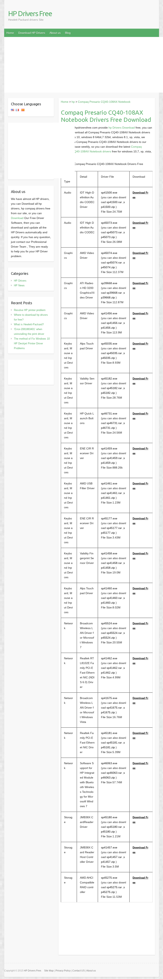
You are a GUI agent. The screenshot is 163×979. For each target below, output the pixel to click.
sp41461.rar (114, 493)
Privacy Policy (63, 970)
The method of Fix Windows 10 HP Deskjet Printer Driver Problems (32, 343)
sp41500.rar (114, 202)
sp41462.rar (114, 667)
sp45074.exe (109, 253)
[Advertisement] (83, 65)
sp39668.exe (109, 283)
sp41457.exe (109, 847)
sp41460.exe (109, 588)
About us (55, 32)
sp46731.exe (109, 413)
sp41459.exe (109, 448)
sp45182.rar (114, 388)
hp (73, 101)
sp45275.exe (109, 877)
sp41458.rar (114, 563)
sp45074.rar (114, 262)
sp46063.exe (109, 763)
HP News (19, 285)
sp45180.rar (114, 826)
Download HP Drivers (31, 32)
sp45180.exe (109, 817)
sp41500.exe (109, 192)
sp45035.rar (114, 353)
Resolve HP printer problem (30, 310)
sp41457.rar (114, 857)
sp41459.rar (114, 458)
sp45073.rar (114, 232)
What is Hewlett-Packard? (29, 324)
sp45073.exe (109, 222)
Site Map (49, 970)
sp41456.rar (114, 322)
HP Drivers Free (30, 13)
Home (10, 32)
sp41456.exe (109, 313)
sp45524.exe (109, 623)
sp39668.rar (114, 292)
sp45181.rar (114, 742)
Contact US (78, 970)
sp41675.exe (109, 698)
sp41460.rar (114, 597)
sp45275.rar (114, 887)
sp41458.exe (109, 553)
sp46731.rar (114, 423)
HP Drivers (20, 280)
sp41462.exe (109, 658)
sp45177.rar (114, 528)
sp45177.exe (109, 518)
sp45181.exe (109, 733)
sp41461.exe (109, 483)
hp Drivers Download (122, 127)
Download (17, 218)
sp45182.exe (109, 378)
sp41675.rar (114, 707)
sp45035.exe (109, 343)
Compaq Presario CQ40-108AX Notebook (104, 101)
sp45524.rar (114, 632)
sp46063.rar (114, 772)
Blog (68, 32)
